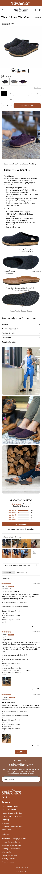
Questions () (21, 573)
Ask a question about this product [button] (21, 529)
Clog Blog (5, 820)
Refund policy (6, 852)
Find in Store (6, 830)
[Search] (6, 10)
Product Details (8, 333)
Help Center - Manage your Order (14, 838)
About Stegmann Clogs (10, 806)
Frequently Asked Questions (12, 845)
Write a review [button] (21, 524)
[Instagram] (6, 797)
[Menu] (2, 10)
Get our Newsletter (9, 810)
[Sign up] (37, 779)
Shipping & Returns (9, 342)
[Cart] (40, 10)
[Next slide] (40, 3)
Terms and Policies (21, 871)
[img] (6, 584)
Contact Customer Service (11, 842)
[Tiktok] (9, 797)
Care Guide (6, 337)
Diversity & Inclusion (9, 859)
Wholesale (5, 823)
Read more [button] (5, 651)
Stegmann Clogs (23, 867)
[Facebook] (3, 797)
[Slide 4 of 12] (28, 71)
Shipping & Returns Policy (11, 848)
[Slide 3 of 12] (23, 71)
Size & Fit (5, 324)
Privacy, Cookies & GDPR (10, 855)
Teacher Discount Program (11, 816)
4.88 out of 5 (26, 504)
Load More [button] (21, 752)
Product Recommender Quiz (12, 813)
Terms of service (8, 862)
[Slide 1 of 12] (13, 71)
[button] (12, 510)
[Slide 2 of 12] (18, 71)
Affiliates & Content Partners (12, 826)
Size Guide (37, 88)
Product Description (10, 329)
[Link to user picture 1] (6, 681)
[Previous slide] (2, 3)
